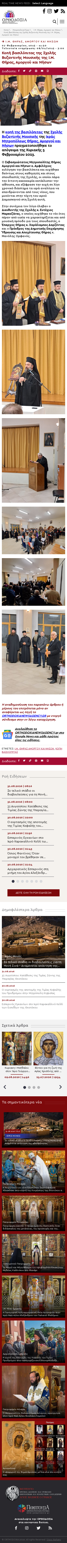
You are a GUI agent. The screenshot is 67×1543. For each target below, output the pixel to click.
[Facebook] (44, 11)
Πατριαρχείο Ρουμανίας (15, 1222)
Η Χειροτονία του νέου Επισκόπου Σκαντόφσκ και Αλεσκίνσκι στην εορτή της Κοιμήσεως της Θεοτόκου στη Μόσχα (33, 1189)
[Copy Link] (30, 71)
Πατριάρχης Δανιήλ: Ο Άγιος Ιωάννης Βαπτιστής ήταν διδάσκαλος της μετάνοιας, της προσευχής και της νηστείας (31, 1227)
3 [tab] (22, 881)
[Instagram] (49, 11)
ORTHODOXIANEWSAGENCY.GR (24, 715)
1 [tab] (13, 881)
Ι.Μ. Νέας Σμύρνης (12, 1309)
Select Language (42, 3)
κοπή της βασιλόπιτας (24, 132)
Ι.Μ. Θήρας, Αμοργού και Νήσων (47, 30)
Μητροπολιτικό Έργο (21, 30)
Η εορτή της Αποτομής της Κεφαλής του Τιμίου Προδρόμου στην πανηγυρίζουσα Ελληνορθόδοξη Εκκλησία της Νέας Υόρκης (30, 1359)
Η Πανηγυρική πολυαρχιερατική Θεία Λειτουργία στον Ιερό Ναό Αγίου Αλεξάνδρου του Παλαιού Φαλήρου (31, 1313)
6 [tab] (36, 881)
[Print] (36, 71)
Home (6, 30)
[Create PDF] (48, 71)
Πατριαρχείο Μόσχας (14, 1184)
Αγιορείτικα (9, 1468)
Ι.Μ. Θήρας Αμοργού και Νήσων (34, 748)
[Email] (42, 71)
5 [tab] (31, 881)
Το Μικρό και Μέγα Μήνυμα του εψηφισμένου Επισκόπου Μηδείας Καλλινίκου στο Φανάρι (33, 1268)
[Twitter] (56, 11)
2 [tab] (17, 881)
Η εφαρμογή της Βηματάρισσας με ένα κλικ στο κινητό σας (32, 1473)
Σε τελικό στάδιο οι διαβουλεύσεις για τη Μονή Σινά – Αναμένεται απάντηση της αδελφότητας (34, 1141)
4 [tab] (27, 881)
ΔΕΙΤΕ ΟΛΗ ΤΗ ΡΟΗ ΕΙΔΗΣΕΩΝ (33, 893)
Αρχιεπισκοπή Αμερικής (15, 1354)
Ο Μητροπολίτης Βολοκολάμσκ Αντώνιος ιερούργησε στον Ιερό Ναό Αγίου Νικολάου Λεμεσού (31, 1414)
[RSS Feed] (63, 11)
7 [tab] (41, 881)
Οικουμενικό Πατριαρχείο (17, 1264)
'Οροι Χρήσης (53, 1540)
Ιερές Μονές (13, 1136)
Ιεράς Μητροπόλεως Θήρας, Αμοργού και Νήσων (31, 141)
